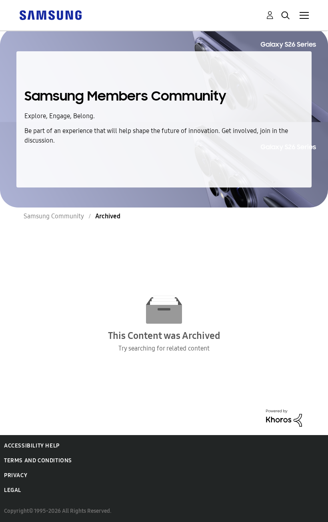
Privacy (15, 475)
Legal (12, 490)
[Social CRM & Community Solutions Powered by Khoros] (284, 417)
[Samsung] (50, 14)
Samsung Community (54, 216)
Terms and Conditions (38, 460)
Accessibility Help (32, 445)
